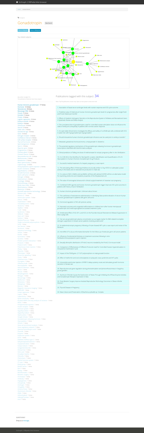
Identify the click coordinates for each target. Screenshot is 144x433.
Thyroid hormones (24, 142)
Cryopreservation (23, 344)
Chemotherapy (23, 183)
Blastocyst (21, 189)
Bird (19, 368)
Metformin (21, 280)
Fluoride (20, 331)
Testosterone (22, 109)
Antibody (21, 379)
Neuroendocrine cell (24, 156)
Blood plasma (22, 187)
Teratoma (21, 206)
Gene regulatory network (26, 327)
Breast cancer (22, 366)
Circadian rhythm (23, 354)
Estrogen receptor (24, 136)
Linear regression (23, 292)
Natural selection (23, 267)
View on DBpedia (23, 30)
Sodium (20, 218)
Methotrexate (22, 158)
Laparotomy (22, 296)
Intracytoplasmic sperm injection (29, 167)
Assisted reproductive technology (29, 191)
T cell (19, 210)
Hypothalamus (23, 171)
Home (19, 9)
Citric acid (21, 352)
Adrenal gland (22, 395)
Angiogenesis (22, 381)
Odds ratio (21, 130)
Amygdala (21, 387)
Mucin (20, 270)
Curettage (21, 181)
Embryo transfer (23, 121)
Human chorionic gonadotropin (28, 105)
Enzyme (20, 333)
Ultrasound (21, 125)
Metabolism (22, 160)
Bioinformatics (23, 372)
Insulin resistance (23, 169)
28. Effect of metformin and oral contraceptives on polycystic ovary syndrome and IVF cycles (87, 258)
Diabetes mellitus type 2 (26, 340)
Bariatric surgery (23, 375)
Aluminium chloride (24, 391)
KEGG (19, 302)
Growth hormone (23, 173)
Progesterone (22, 150)
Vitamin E (21, 195)
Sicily (19, 224)
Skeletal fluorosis (23, 220)
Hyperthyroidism (23, 313)
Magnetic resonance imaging (27, 288)
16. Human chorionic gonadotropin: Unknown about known (77, 191)
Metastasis (21, 282)
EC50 (19, 337)
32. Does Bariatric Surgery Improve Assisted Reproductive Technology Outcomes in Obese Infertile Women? (89, 282)
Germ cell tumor (23, 175)
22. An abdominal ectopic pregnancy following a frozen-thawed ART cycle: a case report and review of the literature (92, 226)
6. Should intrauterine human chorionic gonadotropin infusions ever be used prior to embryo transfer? (91, 137)
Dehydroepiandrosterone (26, 342)
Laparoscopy (22, 165)
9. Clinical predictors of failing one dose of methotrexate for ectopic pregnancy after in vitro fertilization (91, 152)
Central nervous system (26, 360)
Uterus (20, 200)
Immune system (23, 309)
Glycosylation (22, 321)
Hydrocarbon (22, 315)
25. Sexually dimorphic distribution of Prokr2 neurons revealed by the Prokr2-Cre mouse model (88, 242)
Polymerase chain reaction (26, 247)
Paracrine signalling (24, 255)
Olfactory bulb (22, 263)
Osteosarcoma (22, 259)
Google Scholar (23, 317)
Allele (19, 393)
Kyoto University (23, 298)
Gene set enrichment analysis (27, 325)
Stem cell (21, 216)
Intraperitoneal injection (26, 305)
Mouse (20, 272)
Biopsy (20, 370)
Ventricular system (24, 197)
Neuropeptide (22, 265)
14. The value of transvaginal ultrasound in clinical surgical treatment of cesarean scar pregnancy (89, 180)
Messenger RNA (23, 111)
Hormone (21, 107)
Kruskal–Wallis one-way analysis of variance (32, 300)
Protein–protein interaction (27, 241)
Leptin (20, 294)
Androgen (21, 385)
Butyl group (22, 364)
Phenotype (21, 253)
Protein (20, 117)
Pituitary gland (22, 152)
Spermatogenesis (23, 144)
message (26, 421)
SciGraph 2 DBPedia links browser (32, 2)
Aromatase (21, 377)
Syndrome (21, 212)
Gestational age (23, 132)
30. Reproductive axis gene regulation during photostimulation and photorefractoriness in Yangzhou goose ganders (90, 269)
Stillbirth (20, 214)
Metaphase (21, 284)
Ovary (20, 257)
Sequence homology (24, 230)
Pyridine (20, 239)
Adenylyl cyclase (23, 397)
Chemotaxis (22, 358)
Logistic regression (24, 119)
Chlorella (21, 356)
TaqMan (20, 208)
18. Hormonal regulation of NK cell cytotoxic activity (74, 202)
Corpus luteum (23, 346)
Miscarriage (21, 278)
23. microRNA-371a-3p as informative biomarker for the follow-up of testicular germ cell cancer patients (91, 232)
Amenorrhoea (22, 389)
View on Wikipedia (35, 30)
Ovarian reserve (23, 154)
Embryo (20, 123)
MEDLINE (21, 290)
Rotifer (20, 235)
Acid (19, 399)
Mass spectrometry (24, 162)
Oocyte (20, 113)
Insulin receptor (23, 307)
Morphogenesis (23, 274)
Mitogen (20, 276)
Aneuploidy (21, 383)
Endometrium (22, 179)
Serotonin (21, 228)
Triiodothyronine (23, 204)
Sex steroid (21, 226)
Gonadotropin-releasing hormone (29, 319)
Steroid (20, 127)
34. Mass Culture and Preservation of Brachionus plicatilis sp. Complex (80, 292)
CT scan (20, 362)
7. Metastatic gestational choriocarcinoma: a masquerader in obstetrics (80, 142)
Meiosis (20, 286)
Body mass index (23, 185)
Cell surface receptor (24, 140)
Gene (19, 134)
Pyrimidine (21, 237)
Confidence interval (24, 138)
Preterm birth (22, 245)
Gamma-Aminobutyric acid (27, 329)
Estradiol (21, 115)
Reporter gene (22, 148)
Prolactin (21, 243)
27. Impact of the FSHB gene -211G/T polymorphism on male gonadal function (83, 253)
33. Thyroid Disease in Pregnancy (68, 287)
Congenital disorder (24, 348)
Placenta (20, 251)
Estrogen (21, 177)
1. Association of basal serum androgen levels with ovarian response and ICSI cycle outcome (87, 107)
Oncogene (21, 261)
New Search (48, 23)
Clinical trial (21, 350)
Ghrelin (20, 323)
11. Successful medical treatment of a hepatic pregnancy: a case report (80, 163)
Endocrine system (24, 335)
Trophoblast (22, 202)
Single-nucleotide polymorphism (29, 222)
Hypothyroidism (23, 311)
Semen (20, 232)
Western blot (22, 193)
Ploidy (20, 249)
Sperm (20, 146)
